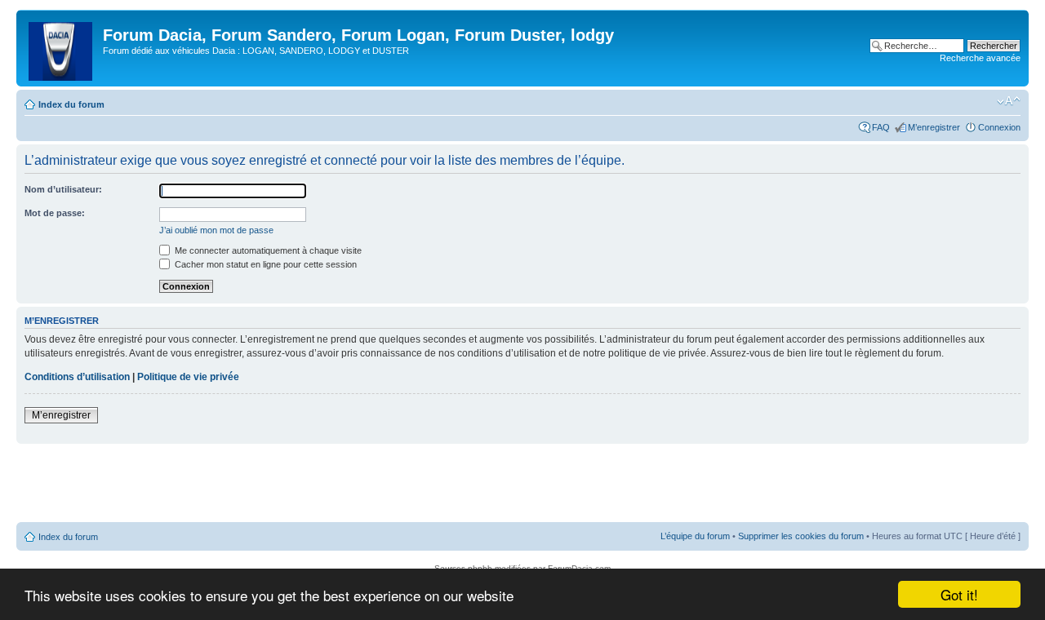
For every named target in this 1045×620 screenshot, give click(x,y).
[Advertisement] (522, 483)
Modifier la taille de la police (1009, 101)
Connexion (999, 127)
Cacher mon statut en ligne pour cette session (264, 264)
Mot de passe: (54, 213)
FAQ (881, 127)
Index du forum (71, 104)
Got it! (959, 594)
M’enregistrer (934, 127)
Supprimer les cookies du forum (801, 536)
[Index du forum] (61, 48)
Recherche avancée (980, 58)
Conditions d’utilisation (77, 377)
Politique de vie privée (188, 377)
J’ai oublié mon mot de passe (216, 230)
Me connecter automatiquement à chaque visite (267, 250)
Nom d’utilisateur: (63, 189)
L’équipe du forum (695, 536)
